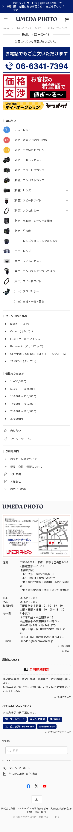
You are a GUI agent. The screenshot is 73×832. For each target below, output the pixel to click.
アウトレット (21, 129)
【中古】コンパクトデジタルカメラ (33, 271)
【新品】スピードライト (27, 200)
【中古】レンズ (21, 251)
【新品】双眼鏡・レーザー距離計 (32, 220)
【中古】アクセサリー (25, 291)
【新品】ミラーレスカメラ (28, 170)
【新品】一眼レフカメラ (27, 160)
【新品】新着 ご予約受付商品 (30, 139)
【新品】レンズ (21, 190)
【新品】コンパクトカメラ (28, 180)
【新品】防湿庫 (21, 230)
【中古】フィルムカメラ (27, 261)
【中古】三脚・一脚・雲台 (28, 301)
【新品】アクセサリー (25, 210)
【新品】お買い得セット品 (28, 150)
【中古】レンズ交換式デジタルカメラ (35, 240)
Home (6, 28)
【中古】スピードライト (27, 281)
